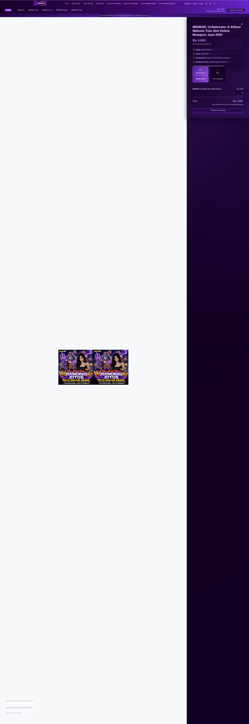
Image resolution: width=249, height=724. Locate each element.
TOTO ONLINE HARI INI (167, 3)
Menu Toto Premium (142, 15)
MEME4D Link (47, 10)
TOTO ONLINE (88, 3)
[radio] (200, 71)
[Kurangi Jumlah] (235, 93)
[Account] (214, 3)
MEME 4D (21, 10)
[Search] (206, 3)
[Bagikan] (242, 24)
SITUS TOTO (76, 3)
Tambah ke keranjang (236, 10)
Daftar (195, 3)
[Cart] (210, 3)
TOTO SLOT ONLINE (114, 3)
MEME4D (187, 3)
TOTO (67, 3)
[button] (215, 11)
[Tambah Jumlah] (241, 93)
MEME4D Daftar (62, 10)
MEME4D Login (76, 10)
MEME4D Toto (33, 10)
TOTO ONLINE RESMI (148, 3)
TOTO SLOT (100, 3)
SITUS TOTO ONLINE (131, 3)
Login (201, 3)
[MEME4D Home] (48, 3)
